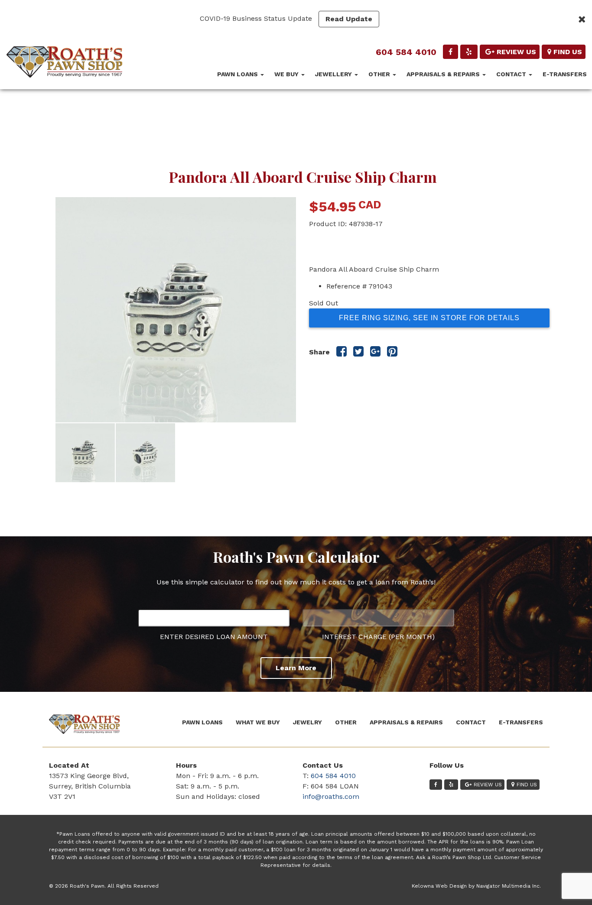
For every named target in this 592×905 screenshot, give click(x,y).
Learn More (296, 668)
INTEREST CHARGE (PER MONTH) (378, 637)
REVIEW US (516, 52)
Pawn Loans (238, 74)
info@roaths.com (331, 796)
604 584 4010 (406, 52)
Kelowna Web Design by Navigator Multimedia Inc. (476, 886)
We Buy (287, 74)
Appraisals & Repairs (444, 74)
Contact (512, 74)
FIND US (567, 52)
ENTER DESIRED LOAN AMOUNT (214, 637)
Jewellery (334, 74)
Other (380, 74)
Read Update (348, 19)
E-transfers (565, 74)
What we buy (258, 722)
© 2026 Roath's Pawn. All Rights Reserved (104, 886)
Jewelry (307, 722)
